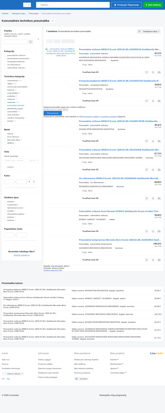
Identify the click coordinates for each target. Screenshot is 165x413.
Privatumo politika (45, 364)
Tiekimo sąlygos (44, 360)
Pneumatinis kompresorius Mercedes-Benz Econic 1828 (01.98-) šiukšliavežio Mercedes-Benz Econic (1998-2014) (29, 314)
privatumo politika (91, 116)
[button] (153, 72)
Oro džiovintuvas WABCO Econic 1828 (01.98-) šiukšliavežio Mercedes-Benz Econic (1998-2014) (34, 306)
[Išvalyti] (38, 39)
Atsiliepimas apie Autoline (48, 373)
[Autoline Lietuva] (11, 5)
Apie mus (6, 360)
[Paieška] (38, 4)
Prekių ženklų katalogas (47, 377)
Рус (8, 379)
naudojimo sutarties (109, 116)
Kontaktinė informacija (11, 368)
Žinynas (5, 364)
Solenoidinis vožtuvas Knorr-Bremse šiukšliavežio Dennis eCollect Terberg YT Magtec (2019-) (33, 298)
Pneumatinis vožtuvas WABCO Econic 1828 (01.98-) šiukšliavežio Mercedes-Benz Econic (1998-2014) (34, 322)
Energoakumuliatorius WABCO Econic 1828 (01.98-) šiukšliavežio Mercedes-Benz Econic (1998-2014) (34, 290)
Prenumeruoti (52, 113)
